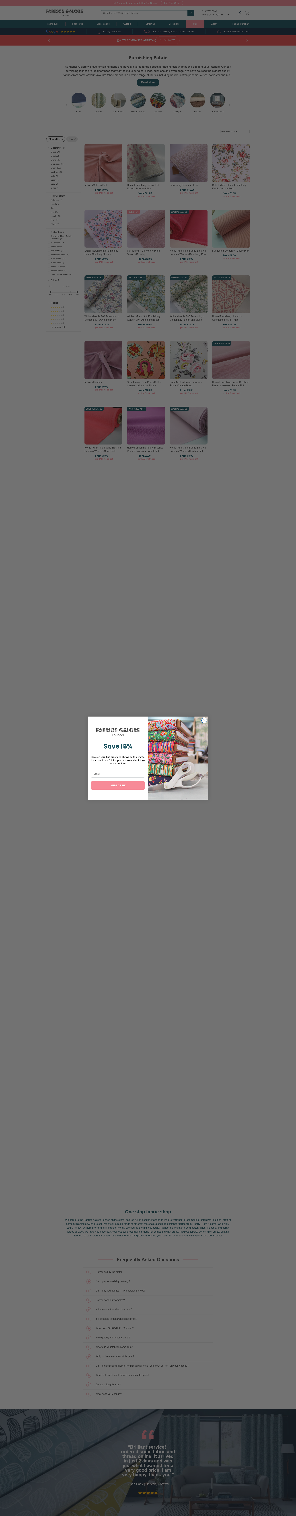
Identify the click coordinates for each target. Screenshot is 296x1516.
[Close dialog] (204, 720)
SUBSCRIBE (118, 785)
